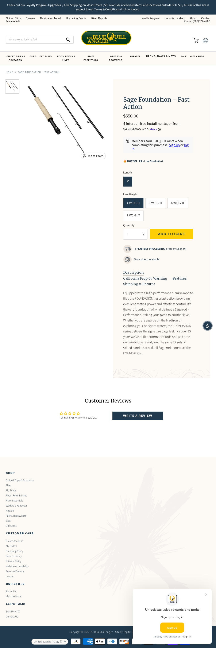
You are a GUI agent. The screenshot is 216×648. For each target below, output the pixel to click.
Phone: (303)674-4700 (197, 21)
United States (48, 642)
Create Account (14, 541)
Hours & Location (174, 18)
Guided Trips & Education (16, 58)
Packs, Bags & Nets (161, 56)
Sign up (174, 145)
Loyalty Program (150, 18)
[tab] (133, 273)
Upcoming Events (76, 18)
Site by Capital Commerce (129, 632)
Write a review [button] (137, 415)
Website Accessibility (17, 566)
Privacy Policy (13, 561)
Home (9, 72)
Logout (10, 576)
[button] (207, 326)
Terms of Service (15, 571)
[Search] (68, 40)
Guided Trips (13, 18)
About (192, 18)
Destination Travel (50, 18)
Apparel (135, 56)
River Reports (99, 18)
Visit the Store (13, 596)
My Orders (11, 546)
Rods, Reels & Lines (66, 58)
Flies (33, 56)
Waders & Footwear (116, 58)
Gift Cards (197, 56)
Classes (30, 18)
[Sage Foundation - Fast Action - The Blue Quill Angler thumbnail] (12, 86)
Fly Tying (46, 56)
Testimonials (13, 21)
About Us (11, 591)
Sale (184, 56)
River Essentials (91, 58)
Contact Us (12, 617)
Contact (205, 18)
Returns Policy (14, 556)
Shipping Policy (14, 551)
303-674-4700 (13, 611)
